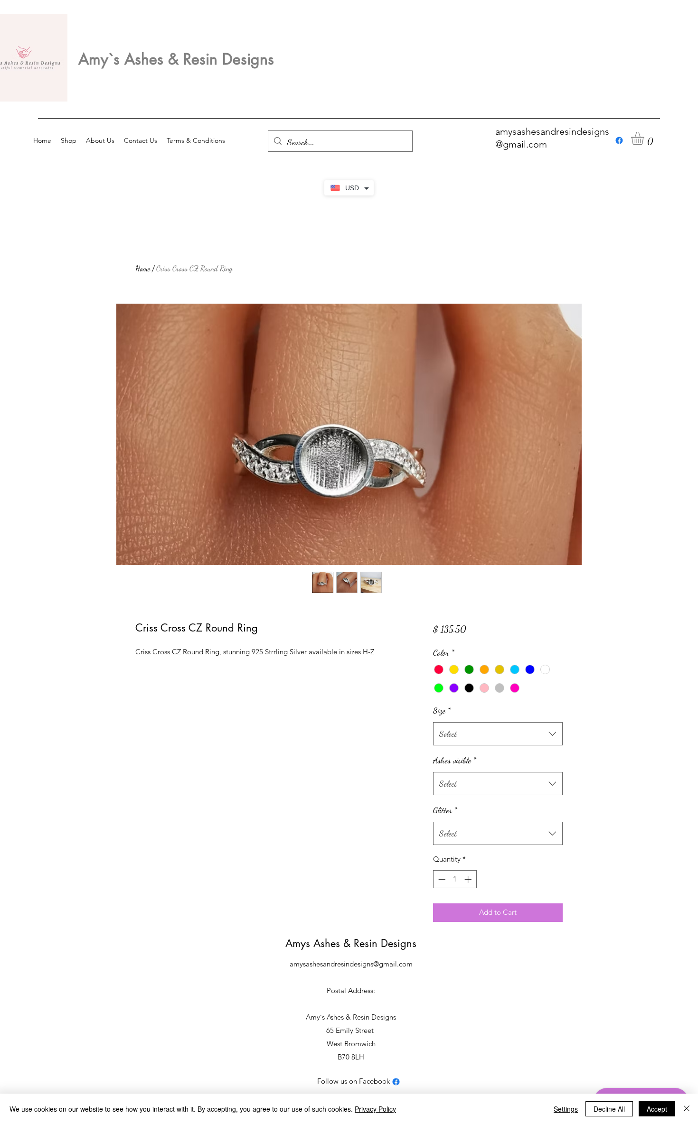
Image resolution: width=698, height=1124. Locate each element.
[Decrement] (440, 879)
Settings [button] (566, 1109)
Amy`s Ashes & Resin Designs (176, 59)
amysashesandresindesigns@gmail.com (351, 963)
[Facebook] (619, 140)
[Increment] (468, 879)
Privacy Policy (375, 1109)
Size (442, 710)
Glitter (445, 810)
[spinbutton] (454, 879)
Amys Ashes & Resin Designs (350, 943)
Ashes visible (454, 760)
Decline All (609, 1109)
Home (142, 268)
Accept (657, 1109)
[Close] (686, 1108)
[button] (645, 138)
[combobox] (498, 734)
